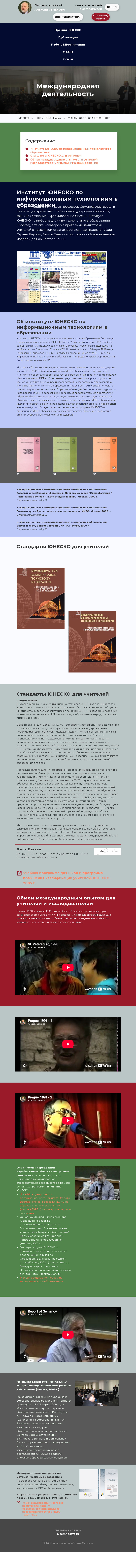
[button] (68, 17)
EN (115, 7)
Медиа (68, 51)
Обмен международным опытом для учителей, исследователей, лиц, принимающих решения (64, 161)
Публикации (68, 37)
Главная (23, 117)
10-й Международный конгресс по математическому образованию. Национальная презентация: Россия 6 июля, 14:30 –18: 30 (42, 1508)
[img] (25, 7)
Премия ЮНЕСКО (68, 30)
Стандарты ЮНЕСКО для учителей (55, 155)
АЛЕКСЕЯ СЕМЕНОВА (49, 9)
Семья (68, 59)
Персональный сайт (49, 5)
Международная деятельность (89, 117)
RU (109, 7)
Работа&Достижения (68, 44)
